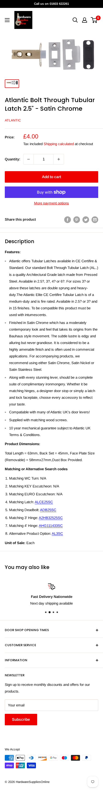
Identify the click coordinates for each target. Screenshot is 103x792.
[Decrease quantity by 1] (28, 159)
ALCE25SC (44, 502)
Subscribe (21, 719)
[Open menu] (7, 20)
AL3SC (57, 533)
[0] (94, 20)
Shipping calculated (59, 144)
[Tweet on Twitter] (85, 219)
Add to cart (51, 177)
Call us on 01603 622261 (51, 3)
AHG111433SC (51, 526)
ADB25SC (48, 510)
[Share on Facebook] (67, 219)
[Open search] (75, 20)
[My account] (84, 20)
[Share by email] (95, 219)
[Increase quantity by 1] (59, 159)
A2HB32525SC (51, 518)
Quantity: (12, 159)
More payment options (51, 203)
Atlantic (13, 120)
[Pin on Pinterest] (76, 219)
